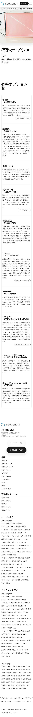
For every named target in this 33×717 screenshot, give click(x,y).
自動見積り (24, 3)
